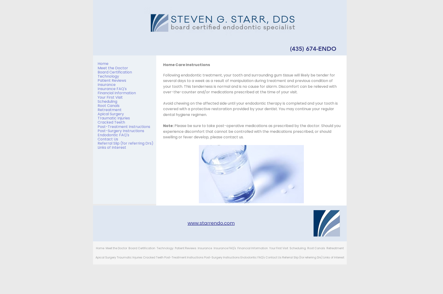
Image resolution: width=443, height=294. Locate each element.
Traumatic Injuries (114, 118)
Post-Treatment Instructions (124, 126)
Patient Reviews (112, 80)
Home (103, 63)
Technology (108, 76)
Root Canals (109, 105)
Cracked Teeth (111, 122)
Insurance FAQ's (112, 89)
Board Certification (115, 72)
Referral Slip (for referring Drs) (125, 143)
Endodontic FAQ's (113, 135)
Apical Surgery (111, 114)
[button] (251, 174)
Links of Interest (112, 147)
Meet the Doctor (113, 68)
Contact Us (108, 139)
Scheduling (107, 101)
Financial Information (117, 93)
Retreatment (110, 110)
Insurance (107, 84)
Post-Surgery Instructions (121, 131)
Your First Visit (110, 97)
